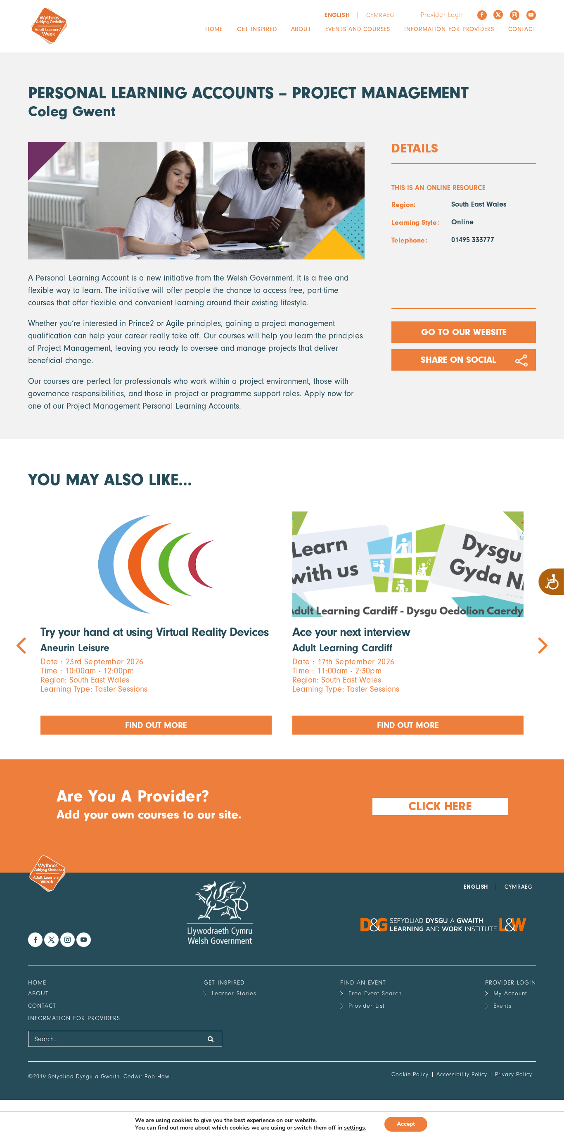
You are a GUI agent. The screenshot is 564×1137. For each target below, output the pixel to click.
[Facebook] (482, 15)
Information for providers (449, 29)
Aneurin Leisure (74, 648)
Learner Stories (234, 993)
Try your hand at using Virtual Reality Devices (154, 632)
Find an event (363, 982)
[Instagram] (514, 15)
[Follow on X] (498, 14)
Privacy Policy (513, 1074)
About (301, 29)
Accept (406, 1124)
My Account (510, 993)
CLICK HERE (440, 806)
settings (354, 1128)
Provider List (366, 1005)
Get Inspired (257, 29)
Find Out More (156, 725)
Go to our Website (463, 332)
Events (502, 1005)
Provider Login (442, 15)
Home (214, 29)
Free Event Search (375, 993)
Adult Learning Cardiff (342, 648)
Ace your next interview (351, 632)
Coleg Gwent (72, 111)
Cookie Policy (410, 1074)
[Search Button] (210, 1039)
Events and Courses (357, 29)
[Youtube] (531, 15)
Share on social (458, 359)
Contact (522, 29)
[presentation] (155, 623)
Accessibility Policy (461, 1074)
